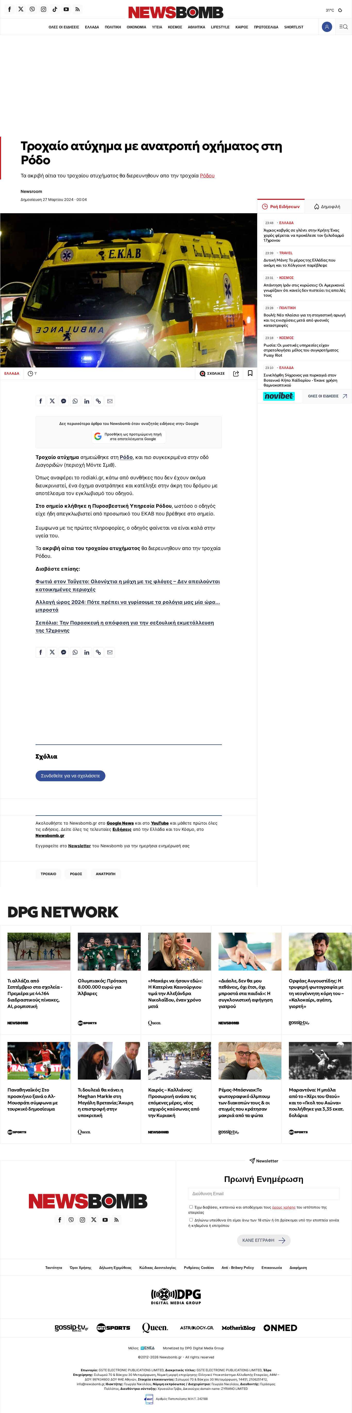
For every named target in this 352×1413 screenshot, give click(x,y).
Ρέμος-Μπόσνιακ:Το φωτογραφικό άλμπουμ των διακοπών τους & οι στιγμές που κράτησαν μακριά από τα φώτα (244, 1102)
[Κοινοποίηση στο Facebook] (41, 401)
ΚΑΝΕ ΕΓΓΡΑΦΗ (258, 1240)
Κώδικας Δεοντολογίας (157, 1268)
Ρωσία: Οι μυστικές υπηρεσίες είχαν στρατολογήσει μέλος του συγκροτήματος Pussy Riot (301, 350)
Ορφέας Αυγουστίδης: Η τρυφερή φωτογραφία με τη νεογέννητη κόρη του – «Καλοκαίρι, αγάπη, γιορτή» (316, 993)
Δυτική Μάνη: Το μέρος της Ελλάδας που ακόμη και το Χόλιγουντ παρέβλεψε (300, 263)
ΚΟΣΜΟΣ (175, 27)
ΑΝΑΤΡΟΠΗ (105, 874)
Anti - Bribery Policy (238, 1268)
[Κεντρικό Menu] (343, 27)
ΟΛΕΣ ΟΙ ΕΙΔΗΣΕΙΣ (64, 27)
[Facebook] (9, 9)
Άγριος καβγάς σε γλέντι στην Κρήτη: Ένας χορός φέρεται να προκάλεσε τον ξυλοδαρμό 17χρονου (304, 235)
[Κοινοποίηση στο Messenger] (63, 401)
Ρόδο (126, 457)
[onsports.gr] (113, 1328)
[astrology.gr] (197, 1328)
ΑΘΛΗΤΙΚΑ (196, 27)
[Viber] (32, 9)
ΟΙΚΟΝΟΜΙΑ (136, 27)
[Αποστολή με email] (110, 401)
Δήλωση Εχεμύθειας (115, 1268)
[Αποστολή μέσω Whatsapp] (75, 401)
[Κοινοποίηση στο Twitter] (52, 401)
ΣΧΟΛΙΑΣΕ (216, 373)
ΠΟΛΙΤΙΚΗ (113, 27)
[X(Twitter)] (21, 9)
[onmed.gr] (280, 1328)
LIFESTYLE (220, 27)
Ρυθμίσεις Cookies (199, 1268)
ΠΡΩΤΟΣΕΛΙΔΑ (266, 27)
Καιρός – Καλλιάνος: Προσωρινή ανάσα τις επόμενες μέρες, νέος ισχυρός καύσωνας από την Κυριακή (173, 1102)
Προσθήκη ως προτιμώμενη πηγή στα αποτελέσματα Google (133, 436)
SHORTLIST (293, 27)
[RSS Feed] (77, 9)
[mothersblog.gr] (238, 1328)
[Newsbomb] (88, 1202)
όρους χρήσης (284, 1207)
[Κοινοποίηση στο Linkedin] (87, 401)
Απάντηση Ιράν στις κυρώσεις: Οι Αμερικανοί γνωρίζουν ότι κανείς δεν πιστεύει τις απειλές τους (304, 290)
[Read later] (250, 374)
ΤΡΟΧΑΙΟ (48, 874)
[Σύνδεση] (327, 27)
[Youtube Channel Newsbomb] (66, 9)
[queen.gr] (155, 1328)
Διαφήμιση (298, 1268)
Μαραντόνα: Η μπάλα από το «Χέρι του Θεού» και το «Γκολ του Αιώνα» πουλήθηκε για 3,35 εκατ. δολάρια (316, 1102)
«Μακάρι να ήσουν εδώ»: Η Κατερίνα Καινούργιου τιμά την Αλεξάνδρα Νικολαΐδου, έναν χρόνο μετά (175, 993)
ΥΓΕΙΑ (157, 27)
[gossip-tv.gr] (71, 1328)
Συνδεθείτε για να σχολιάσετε (70, 775)
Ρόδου (207, 175)
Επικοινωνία (272, 1268)
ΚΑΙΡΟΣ (242, 27)
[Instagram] (43, 9)
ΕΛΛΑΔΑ (92, 27)
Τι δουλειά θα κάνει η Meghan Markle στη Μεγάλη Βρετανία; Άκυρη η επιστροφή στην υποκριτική (105, 1102)
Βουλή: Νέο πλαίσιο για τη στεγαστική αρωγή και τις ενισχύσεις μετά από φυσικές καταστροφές (305, 320)
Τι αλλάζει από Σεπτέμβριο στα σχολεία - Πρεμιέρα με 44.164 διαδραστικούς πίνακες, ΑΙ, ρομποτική (34, 993)
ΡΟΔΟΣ (76, 874)
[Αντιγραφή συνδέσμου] (236, 374)
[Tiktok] (55, 9)
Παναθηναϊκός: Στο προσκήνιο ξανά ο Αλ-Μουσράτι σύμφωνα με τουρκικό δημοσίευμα (32, 1099)
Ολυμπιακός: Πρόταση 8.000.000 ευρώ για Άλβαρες (102, 987)
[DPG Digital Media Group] (176, 1297)
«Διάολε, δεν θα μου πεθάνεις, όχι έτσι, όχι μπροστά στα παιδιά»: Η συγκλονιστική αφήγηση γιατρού (246, 993)
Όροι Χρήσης (80, 1268)
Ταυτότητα (53, 1268)
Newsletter (79, 845)
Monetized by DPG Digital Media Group (193, 1348)
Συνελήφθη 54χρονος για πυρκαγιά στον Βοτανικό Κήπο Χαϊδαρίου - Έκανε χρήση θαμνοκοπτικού (300, 380)
